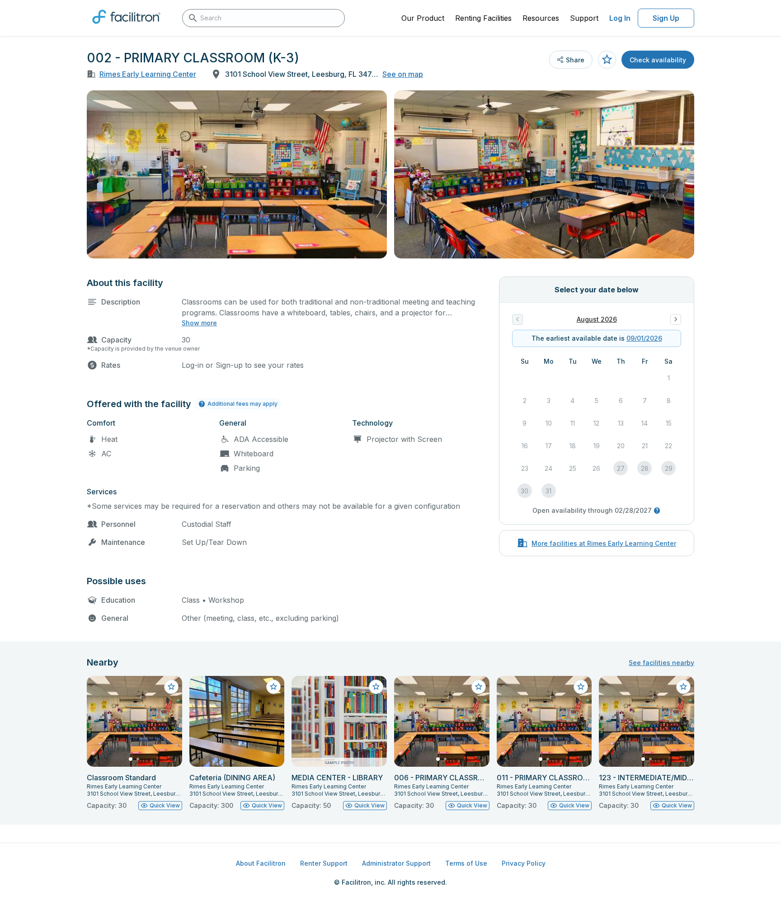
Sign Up (666, 18)
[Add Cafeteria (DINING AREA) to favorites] (273, 687)
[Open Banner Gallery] (237, 174)
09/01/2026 (644, 338)
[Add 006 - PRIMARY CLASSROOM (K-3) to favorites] (478, 687)
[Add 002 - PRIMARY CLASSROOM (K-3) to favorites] (607, 60)
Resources (540, 18)
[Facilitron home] (126, 26)
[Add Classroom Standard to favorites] (171, 687)
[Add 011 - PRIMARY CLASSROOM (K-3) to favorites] (581, 687)
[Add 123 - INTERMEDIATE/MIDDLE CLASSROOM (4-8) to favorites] (683, 687)
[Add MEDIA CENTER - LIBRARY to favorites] (376, 687)
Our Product (422, 18)
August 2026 (597, 319)
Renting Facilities (483, 18)
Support (584, 18)
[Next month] (675, 319)
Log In (619, 18)
